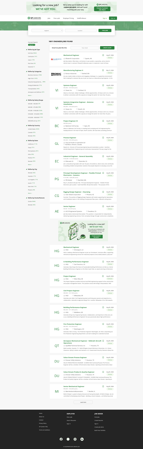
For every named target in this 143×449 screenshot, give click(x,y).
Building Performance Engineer (75, 307)
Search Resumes (71, 420)
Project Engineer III (70, 121)
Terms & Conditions (44, 430)
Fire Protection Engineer (72, 324)
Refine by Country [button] (34, 125)
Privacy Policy (42, 423)
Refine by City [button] (32, 169)
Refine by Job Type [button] (34, 49)
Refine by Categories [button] (34, 71)
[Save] (103, 55)
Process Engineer (69, 138)
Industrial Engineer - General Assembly (78, 156)
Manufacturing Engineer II (73, 70)
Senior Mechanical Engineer (73, 386)
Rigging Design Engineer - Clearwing (76, 192)
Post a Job (69, 417)
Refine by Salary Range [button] (35, 100)
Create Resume (99, 420)
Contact (41, 420)
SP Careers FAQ (43, 426)
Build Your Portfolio (100, 430)
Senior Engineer (69, 206)
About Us (41, 416)
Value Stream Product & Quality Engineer (78, 372)
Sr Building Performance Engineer (76, 262)
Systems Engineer (70, 85)
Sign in (105, 18)
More (29, 95)
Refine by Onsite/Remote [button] (36, 198)
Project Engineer (69, 276)
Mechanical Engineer (71, 55)
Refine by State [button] (33, 140)
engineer (31, 45)
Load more (83, 402)
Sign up (113, 18)
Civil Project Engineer (71, 291)
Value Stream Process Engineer (75, 357)
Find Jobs (105, 30)
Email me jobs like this (59, 48)
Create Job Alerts (99, 427)
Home (40, 413)
